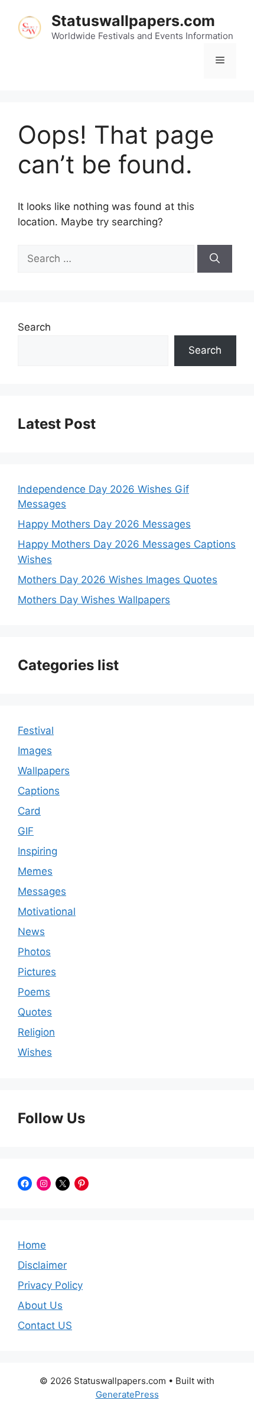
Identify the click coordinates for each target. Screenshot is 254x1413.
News (31, 931)
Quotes (35, 1012)
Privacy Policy (50, 1285)
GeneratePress (127, 1394)
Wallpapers (44, 771)
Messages (42, 891)
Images (35, 750)
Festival (36, 730)
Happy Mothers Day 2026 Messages (104, 524)
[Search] (214, 259)
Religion (36, 1032)
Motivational (47, 911)
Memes (35, 871)
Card (29, 811)
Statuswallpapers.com (133, 21)
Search (34, 327)
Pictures (37, 972)
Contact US (45, 1325)
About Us (40, 1305)
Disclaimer (42, 1265)
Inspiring (37, 851)
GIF (26, 831)
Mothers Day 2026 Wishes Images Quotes (117, 580)
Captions (39, 791)
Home (32, 1245)
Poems (34, 992)
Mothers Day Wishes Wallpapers (94, 600)
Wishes (35, 1052)
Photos (34, 952)
